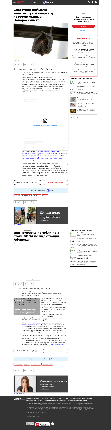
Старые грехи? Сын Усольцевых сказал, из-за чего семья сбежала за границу (87, 94)
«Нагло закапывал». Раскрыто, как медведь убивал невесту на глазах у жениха (87, 246)
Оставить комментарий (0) (55, 182)
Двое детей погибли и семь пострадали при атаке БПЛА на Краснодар (84, 64)
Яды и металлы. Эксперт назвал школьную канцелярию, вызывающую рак (85, 105)
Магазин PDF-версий (62, 398)
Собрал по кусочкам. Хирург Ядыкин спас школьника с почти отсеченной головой (87, 251)
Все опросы (83, 30)
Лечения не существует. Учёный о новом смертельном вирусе (86, 98)
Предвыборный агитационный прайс (55, 400)
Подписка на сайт (31, 400)
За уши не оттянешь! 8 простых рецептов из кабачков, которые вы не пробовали (87, 111)
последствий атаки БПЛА (31, 325)
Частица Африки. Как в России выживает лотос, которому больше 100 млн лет (86, 88)
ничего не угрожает (55, 332)
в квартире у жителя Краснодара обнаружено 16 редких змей (40, 152)
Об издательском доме (32, 398)
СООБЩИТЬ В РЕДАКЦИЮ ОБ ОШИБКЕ (77, 400)
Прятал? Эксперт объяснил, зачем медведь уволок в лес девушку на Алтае (86, 234)
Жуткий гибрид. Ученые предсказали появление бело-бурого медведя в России (87, 82)
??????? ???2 (74, 117)
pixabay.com (17, 60)
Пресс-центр (44, 398)
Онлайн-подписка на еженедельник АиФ (81, 398)
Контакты (40, 400)
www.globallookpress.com (33, 280)
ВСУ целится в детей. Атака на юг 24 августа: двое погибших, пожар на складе (83, 44)
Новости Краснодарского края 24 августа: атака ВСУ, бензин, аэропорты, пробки (83, 50)
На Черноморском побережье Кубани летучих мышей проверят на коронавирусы (42, 159)
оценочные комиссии (57, 344)
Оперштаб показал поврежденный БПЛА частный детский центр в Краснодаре (83, 71)
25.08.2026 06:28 (18, 230)
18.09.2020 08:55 (18, 7)
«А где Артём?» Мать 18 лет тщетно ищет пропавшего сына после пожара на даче (86, 240)
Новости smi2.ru (19, 225)
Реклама (52, 398)
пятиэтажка (26, 337)
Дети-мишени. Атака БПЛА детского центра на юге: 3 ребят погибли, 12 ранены (83, 57)
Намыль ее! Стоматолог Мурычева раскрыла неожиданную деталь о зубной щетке (86, 263)
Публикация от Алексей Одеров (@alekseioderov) (38, 147)
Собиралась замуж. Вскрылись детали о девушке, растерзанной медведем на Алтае (86, 257)
